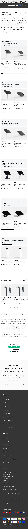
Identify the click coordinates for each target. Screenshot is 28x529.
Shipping (5, 445)
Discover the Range (7, 45)
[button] (2, 5)
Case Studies (7, 455)
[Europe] (12, 513)
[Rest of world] (24, 513)
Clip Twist (3, 102)
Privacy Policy (7, 462)
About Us (5, 438)
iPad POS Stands (8, 417)
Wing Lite (16, 260)
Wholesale (6, 448)
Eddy (2, 182)
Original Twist (4, 61)
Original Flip (17, 61)
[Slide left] (10, 307)
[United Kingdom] (4, 513)
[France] (7, 513)
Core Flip (16, 141)
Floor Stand (6, 406)
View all (24, 280)
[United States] (15, 513)
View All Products (8, 427)
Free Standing (7, 399)
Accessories (6, 424)
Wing (2, 260)
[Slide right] (17, 307)
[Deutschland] (10, 513)
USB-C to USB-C (18, 297)
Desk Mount (6, 403)
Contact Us (6, 441)
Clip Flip (16, 102)
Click (2, 221)
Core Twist (4, 141)
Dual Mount (6, 413)
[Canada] (18, 513)
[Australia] (21, 513)
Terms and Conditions (9, 459)
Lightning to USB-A (6, 297)
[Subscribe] (23, 384)
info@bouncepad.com (10, 489)
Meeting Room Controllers (11, 420)
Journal (5, 452)
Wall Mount (6, 410)
